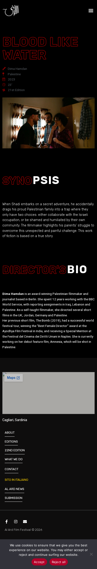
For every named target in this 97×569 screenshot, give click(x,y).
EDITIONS (11, 441)
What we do (14, 459)
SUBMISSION (13, 498)
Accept (39, 562)
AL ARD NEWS (14, 489)
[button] (91, 10)
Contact (11, 469)
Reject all (59, 562)
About (10, 432)
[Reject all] (91, 554)
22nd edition (15, 450)
